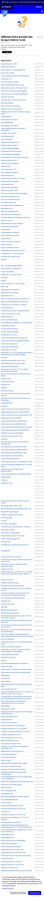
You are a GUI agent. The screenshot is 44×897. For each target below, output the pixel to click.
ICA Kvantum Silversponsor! (9, 344)
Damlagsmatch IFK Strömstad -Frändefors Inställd (16, 669)
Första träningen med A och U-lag (11, 737)
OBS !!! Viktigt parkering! (8, 790)
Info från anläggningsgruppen (10, 148)
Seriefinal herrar (5, 675)
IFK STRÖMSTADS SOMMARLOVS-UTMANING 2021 (16, 323)
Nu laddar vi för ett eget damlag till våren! (13, 769)
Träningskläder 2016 (7, 793)
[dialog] (22, 885)
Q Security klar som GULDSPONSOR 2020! (13, 447)
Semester (4, 521)
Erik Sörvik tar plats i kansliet (9, 82)
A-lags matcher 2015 (7, 858)
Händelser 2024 (5, 166)
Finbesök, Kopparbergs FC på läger (12, 515)
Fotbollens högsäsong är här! (10, 142)
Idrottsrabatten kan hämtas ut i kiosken (13, 250)
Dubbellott (4, 388)
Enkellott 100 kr (5, 385)
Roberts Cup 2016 (6, 787)
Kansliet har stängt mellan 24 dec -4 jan (13, 360)
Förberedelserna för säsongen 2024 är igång (14, 157)
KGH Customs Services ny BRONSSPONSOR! (14, 450)
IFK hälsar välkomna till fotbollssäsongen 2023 (15, 217)
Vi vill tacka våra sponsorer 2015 (11, 822)
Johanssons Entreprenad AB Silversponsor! (14, 338)
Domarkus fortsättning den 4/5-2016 (12, 805)
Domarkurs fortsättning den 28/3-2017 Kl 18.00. (15, 731)
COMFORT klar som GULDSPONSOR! (12, 433)
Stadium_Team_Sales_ (8, 604)
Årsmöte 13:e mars (6, 220)
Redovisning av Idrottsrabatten (10, 533)
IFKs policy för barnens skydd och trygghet (14, 193)
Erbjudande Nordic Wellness (9, 347)
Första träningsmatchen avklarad (11, 846)
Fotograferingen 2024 (7, 136)
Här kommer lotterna (7, 391)
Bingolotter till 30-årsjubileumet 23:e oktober (14, 302)
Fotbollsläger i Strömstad (9, 350)
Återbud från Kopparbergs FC (10, 512)
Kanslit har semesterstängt (9, 320)
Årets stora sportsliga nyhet (9, 211)
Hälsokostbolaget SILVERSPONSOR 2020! (13, 453)
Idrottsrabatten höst (7, 295)
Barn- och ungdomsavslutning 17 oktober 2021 (15, 299)
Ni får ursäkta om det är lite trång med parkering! (16, 855)
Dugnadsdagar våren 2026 (9, 64)
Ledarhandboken (6, 116)
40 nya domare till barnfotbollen (10, 214)
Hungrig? (4, 259)
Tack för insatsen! (6, 802)
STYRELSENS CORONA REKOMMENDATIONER (15, 341)
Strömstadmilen (6, 681)
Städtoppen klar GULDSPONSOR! (11, 418)
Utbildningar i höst (6, 483)
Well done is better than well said (11, 647)
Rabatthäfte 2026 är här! (8, 67)
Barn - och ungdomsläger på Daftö (11, 265)
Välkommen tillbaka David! (9, 716)
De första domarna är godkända (11, 268)
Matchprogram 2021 (7, 317)
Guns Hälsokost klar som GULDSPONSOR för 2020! (16, 462)
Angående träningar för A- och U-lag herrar (14, 728)
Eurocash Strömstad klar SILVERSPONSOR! (14, 421)
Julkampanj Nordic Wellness (9, 366)
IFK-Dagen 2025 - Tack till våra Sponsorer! (13, 100)
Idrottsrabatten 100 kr (7, 382)
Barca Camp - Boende (7, 73)
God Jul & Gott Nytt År (7, 639)
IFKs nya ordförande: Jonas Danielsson (13, 725)
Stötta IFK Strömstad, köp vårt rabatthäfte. (14, 91)
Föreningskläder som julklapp (10, 232)
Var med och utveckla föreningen (11, 766)
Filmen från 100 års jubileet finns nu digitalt (14, 763)
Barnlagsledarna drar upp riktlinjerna (12, 223)
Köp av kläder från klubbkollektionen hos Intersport (16, 427)
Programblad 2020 (6, 403)
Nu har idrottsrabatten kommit (10, 235)
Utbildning (4, 439)
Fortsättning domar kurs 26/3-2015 (11, 861)
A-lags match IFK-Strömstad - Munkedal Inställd (15, 672)
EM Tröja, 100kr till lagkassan (10, 332)
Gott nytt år (4, 277)
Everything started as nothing (10, 654)
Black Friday (4, 286)
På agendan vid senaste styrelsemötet (12, 586)
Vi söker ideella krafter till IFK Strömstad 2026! (15, 76)
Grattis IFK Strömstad (7, 97)
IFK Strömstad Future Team (9, 119)
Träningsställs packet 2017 (9, 689)
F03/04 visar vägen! (7, 666)
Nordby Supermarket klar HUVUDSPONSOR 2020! (16, 474)
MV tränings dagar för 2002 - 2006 (11, 506)
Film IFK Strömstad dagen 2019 (10, 539)
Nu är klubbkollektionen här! (9, 799)
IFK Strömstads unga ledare (9, 187)
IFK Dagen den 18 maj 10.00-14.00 (11, 557)
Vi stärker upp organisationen (10, 163)
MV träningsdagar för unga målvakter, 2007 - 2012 (16, 509)
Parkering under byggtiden (9, 843)
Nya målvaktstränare (7, 122)
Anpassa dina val (8, 888)
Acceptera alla (35, 893)
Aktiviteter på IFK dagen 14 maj (10, 256)
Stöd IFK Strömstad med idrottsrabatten (13, 840)
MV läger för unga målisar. (9, 524)
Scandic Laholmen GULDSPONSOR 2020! (13, 424)
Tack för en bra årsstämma (9, 722)
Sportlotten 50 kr (6, 379)
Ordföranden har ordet (8, 709)
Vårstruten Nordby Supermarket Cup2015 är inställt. (16, 870)
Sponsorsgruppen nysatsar (9, 172)
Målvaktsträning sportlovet (9, 610)
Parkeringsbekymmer (7, 837)
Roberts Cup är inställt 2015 (9, 867)
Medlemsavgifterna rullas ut (9, 145)
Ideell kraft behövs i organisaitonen (12, 109)
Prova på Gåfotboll (6, 139)
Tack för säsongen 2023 (8, 169)
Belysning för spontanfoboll (9, 226)
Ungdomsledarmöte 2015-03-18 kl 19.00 (13, 852)
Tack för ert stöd (6, 760)
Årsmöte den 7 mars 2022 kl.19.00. (11, 274)
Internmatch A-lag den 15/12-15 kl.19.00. (13, 814)
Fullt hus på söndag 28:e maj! (10, 196)
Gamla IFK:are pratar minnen (9, 190)
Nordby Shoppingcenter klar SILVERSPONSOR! (15, 430)
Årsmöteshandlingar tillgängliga (11, 154)
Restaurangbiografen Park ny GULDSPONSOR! (15, 412)
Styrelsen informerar (7, 569)
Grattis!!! (3, 660)
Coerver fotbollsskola (7, 271)
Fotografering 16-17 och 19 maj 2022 (12, 253)
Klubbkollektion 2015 (7, 834)
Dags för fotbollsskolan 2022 (10, 247)
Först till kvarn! (5, 678)
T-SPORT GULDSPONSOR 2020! (10, 459)
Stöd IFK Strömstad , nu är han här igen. (13, 283)
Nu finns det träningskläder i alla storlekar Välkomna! (17, 781)
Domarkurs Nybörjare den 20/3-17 (11, 734)
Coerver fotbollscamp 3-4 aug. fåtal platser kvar (15, 409)
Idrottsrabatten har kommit (9, 335)
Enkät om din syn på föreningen (10, 106)
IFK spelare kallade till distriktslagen (12, 205)
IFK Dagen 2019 (5, 542)
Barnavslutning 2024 (7, 103)
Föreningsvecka (6, 601)
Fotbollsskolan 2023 (7, 184)
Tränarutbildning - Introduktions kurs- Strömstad (15, 527)
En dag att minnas (6, 244)
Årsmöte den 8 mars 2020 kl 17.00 (11, 436)
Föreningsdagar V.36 (7, 308)
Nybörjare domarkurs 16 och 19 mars (12, 864)
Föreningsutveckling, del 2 (9, 754)
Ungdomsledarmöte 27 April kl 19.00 (12, 849)
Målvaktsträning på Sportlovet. (10, 613)
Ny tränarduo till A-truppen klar (10, 289)
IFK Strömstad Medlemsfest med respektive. (14, 663)
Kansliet (3, 280)
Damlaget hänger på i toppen (10, 583)
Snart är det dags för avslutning (10, 241)
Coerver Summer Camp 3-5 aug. (10, 314)
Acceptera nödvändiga (18, 893)
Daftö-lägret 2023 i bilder (8, 202)
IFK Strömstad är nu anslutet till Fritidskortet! (14, 94)
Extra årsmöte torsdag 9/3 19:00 (11, 743)
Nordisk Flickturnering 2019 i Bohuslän (12, 536)
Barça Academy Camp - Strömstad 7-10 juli (14, 88)
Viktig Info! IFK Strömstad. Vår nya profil (13, 808)
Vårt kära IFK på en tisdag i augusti (11, 784)
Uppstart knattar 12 (7, 719)
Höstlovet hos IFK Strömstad (10, 292)
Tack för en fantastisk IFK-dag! (10, 199)
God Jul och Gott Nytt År (8, 757)
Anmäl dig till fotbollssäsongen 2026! (12, 85)
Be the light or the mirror (8, 657)
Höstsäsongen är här (7, 175)
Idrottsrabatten (5, 229)
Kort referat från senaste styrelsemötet (13, 598)
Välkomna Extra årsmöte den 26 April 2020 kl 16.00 (16, 415)
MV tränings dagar (6, 518)
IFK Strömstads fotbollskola (9, 329)
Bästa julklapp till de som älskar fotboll (13, 363)
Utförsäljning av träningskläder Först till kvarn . (15, 545)
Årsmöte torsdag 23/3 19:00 (9, 740)
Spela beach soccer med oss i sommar (13, 178)
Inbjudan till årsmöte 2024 (9, 160)
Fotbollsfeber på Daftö (8, 326)
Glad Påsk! (4, 607)
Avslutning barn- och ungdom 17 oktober (13, 305)
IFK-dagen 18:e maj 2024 (8, 133)
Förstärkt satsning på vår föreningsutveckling (15, 311)
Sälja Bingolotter (6, 477)
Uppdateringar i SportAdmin (9, 125)
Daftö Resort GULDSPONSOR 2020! (12, 456)
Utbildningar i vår (6, 79)
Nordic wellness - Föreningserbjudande (13, 70)
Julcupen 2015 (5, 811)
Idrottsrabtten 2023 (7, 208)
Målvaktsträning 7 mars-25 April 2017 (12, 751)
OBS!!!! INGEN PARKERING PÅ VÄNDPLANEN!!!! (15, 796)
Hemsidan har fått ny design (9, 181)
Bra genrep (4, 406)
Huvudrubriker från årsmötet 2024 (11, 151)
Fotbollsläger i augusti (8, 530)
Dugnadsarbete (5, 238)
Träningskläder (5, 551)
